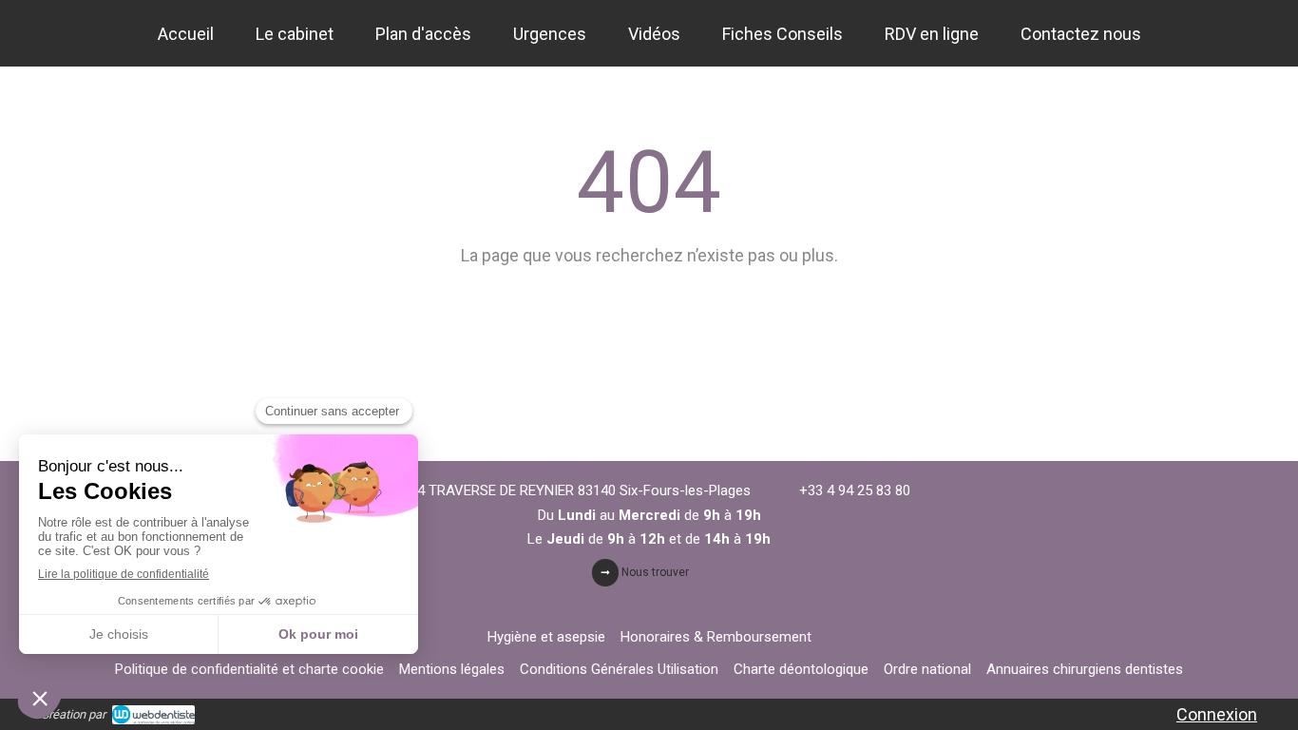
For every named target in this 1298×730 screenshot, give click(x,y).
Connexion (1216, 714)
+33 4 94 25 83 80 (854, 490)
